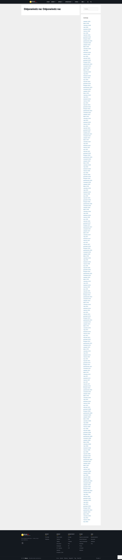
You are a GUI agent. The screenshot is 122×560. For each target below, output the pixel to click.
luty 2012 (85, 358)
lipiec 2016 (86, 256)
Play (69, 539)
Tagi (75, 558)
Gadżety (58, 550)
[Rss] (22, 543)
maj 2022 (85, 120)
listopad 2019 (86, 178)
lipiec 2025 (86, 46)
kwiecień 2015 (87, 285)
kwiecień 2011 (86, 378)
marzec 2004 (86, 496)
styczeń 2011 (86, 384)
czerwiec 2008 (87, 444)
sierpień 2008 (86, 440)
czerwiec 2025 (87, 48)
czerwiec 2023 (87, 95)
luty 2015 (85, 289)
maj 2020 (85, 166)
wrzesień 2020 (87, 159)
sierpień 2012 (86, 347)
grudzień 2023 (87, 83)
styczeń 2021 (86, 151)
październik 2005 (87, 481)
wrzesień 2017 (87, 229)
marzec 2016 (86, 263)
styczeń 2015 (86, 291)
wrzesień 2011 (87, 368)
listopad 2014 (86, 294)
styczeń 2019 (86, 198)
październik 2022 (87, 110)
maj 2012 (85, 353)
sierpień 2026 (86, 21)
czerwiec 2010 (87, 397)
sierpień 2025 (86, 44)
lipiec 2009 (86, 419)
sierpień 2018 (86, 207)
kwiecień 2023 (87, 99)
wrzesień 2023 (87, 89)
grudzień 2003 (87, 498)
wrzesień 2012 (87, 345)
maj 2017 (85, 236)
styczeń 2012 (86, 360)
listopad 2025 (86, 39)
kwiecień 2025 (87, 52)
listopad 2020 (86, 155)
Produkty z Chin (60, 552)
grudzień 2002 (87, 506)
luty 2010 (85, 405)
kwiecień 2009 (87, 424)
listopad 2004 (86, 488)
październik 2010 (87, 389)
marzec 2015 (86, 287)
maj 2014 (85, 306)
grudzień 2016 (87, 246)
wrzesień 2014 (87, 298)
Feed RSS (79, 558)
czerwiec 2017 (87, 234)
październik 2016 (87, 250)
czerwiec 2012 (87, 351)
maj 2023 (85, 97)
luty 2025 (85, 56)
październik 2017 (87, 227)
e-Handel (81, 548)
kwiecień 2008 (87, 448)
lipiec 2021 (86, 139)
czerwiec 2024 (87, 72)
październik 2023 (87, 87)
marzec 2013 (86, 333)
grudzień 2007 (87, 455)
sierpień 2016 (86, 254)
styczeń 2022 (86, 128)
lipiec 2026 (86, 23)
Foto (92, 543)
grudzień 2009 (87, 409)
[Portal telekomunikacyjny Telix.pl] (26, 535)
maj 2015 (85, 283)
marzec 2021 (86, 147)
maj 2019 (85, 190)
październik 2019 (87, 180)
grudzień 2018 (87, 199)
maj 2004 (85, 494)
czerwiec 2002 (87, 515)
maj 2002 (85, 517)
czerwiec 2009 (87, 420)
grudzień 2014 (87, 293)
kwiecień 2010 (87, 401)
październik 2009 (87, 413)
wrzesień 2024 (87, 66)
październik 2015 (87, 273)
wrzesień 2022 (87, 112)
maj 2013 (85, 329)
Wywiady (81, 543)
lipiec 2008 (86, 442)
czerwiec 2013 (87, 327)
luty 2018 (85, 219)
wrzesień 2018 (87, 205)
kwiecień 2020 (87, 168)
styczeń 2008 (86, 453)
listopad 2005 (86, 479)
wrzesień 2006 (87, 471)
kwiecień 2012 (87, 355)
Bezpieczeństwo (94, 537)
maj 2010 (85, 399)
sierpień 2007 (86, 463)
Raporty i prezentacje (83, 537)
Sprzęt (60, 1)
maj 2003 (85, 502)
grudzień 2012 (87, 339)
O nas (57, 558)
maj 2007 (85, 467)
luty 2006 (85, 475)
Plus (69, 543)
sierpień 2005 (86, 484)
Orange (69, 537)
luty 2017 (85, 242)
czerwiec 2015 (87, 281)
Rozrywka (93, 539)
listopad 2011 (86, 364)
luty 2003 (85, 504)
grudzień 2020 (87, 153)
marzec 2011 (86, 380)
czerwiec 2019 (87, 188)
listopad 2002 (86, 508)
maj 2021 (85, 143)
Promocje (47, 537)
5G (68, 545)
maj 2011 (85, 376)
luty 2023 (85, 103)
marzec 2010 (86, 403)
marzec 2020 (86, 170)
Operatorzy (68, 1)
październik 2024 (87, 64)
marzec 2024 (86, 77)
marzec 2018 (86, 217)
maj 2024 (85, 73)
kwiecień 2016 (87, 262)
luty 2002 (85, 521)
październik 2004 (87, 490)
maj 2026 (85, 27)
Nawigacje (59, 545)
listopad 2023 (86, 85)
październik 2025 (87, 41)
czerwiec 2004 (87, 492)
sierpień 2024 (86, 68)
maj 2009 (85, 422)
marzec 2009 (86, 426)
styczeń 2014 (86, 314)
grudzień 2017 (87, 223)
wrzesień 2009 (87, 415)
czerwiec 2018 (87, 211)
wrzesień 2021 (87, 135)
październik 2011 (87, 366)
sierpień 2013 (86, 324)
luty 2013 (85, 335)
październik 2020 (87, 157)
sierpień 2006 (86, 473)
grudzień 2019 (87, 176)
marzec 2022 (86, 124)
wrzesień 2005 (87, 483)
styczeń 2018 (86, 221)
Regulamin (71, 558)
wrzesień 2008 (87, 438)
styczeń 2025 (86, 58)
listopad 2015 (86, 271)
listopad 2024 (86, 62)
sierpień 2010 (86, 393)
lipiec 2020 (86, 163)
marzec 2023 (86, 101)
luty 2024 (85, 79)
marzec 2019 (86, 194)
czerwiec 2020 (87, 165)
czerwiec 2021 (87, 141)
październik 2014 (87, 296)
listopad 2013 (86, 318)
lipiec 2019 (86, 186)
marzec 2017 (86, 240)
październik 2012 (87, 343)
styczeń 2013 (86, 337)
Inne (83, 1)
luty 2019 (85, 196)
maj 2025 (85, 50)
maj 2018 (85, 213)
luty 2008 (85, 452)
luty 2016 (85, 265)
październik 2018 (87, 203)
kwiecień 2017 (87, 238)
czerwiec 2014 (87, 304)
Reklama (81, 550)
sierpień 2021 (86, 137)
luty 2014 (85, 312)
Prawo (80, 545)
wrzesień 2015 (87, 275)
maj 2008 (85, 446)
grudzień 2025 (87, 37)
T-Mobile (70, 541)
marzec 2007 (86, 469)
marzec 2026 (86, 31)
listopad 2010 (86, 388)
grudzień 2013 (87, 316)
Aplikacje (93, 541)
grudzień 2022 (87, 106)
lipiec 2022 (86, 116)
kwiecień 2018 (87, 215)
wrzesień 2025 (87, 42)
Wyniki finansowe (83, 539)
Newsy (53, 1)
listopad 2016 (86, 248)
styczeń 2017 (86, 244)
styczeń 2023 (86, 104)
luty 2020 (85, 172)
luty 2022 (85, 126)
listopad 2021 (86, 132)
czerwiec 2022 (87, 118)
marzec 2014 (86, 310)
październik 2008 (87, 436)
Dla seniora (59, 543)
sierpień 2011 (86, 370)
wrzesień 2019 (87, 182)
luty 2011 (85, 382)
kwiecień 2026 (87, 29)
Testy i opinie (59, 537)
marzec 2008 (86, 450)
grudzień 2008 (87, 432)
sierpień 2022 (86, 114)
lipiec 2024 (86, 70)
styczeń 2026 (86, 35)
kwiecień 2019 (87, 192)
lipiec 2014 (86, 302)
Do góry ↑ (98, 558)
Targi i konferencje (83, 541)
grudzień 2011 (86, 362)
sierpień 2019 (86, 184)
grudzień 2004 (87, 486)
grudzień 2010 (87, 386)
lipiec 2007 (86, 465)
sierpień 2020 (86, 161)
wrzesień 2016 (87, 252)
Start (48, 1)
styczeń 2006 (86, 477)
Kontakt (61, 558)
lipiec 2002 (86, 514)
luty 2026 (85, 33)
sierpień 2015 (86, 277)
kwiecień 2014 (87, 308)
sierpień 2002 (86, 512)
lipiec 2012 (86, 349)
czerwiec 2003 (87, 500)
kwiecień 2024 (87, 75)
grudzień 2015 (87, 269)
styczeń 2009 (86, 430)
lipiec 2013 (86, 325)
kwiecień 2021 (87, 145)
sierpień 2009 (86, 417)
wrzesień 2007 (87, 461)
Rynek (76, 1)
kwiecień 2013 (87, 331)
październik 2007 (87, 459)
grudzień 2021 (87, 130)
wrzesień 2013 (87, 322)
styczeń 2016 (86, 267)
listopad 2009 (86, 411)
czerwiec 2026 (87, 25)
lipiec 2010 (86, 395)
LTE (69, 548)
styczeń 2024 (86, 81)
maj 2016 (85, 260)
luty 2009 (85, 428)
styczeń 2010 (86, 407)
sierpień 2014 (86, 300)
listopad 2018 (86, 201)
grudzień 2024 (87, 60)
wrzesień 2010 (87, 391)
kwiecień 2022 (87, 122)
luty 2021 (85, 149)
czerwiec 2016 (87, 258)
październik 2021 (87, 134)
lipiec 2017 (86, 232)
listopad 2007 (86, 457)
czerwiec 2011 (87, 374)
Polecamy (47, 539)
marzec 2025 (86, 54)
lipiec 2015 (86, 279)
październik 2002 (87, 510)
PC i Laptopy (59, 548)
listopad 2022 (86, 108)
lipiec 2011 (86, 372)
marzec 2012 (86, 356)
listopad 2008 (86, 434)
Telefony (58, 539)
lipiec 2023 (86, 93)
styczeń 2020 (86, 174)
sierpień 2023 (86, 91)
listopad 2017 (86, 225)
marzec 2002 (86, 519)
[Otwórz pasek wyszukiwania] (90, 2)
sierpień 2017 (86, 231)
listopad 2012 (86, 341)
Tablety (58, 541)
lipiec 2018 (86, 209)
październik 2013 (87, 320)
